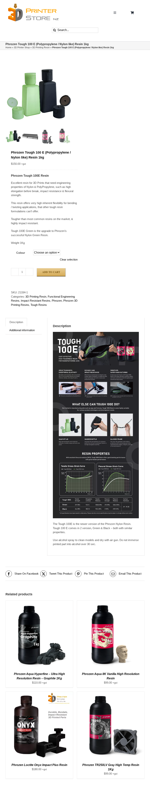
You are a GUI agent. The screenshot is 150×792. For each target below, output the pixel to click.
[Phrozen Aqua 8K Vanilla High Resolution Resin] (110, 602)
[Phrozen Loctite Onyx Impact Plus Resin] (39, 693)
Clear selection (69, 259)
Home (8, 47)
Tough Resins (39, 304)
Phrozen (57, 300)
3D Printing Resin (41, 47)
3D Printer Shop (22, 47)
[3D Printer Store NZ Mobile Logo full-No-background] (32, 4)
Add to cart (51, 272)
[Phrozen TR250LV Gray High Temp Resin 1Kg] (110, 693)
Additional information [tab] (22, 330)
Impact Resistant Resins (35, 300)
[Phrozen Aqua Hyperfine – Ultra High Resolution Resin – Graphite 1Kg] (39, 602)
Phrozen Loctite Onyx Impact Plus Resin (39, 764)
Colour (20, 252)
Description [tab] (16, 322)
